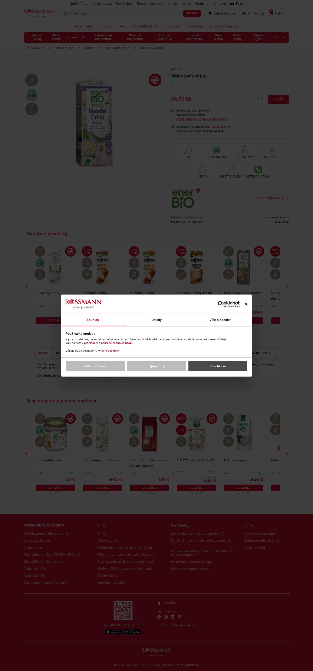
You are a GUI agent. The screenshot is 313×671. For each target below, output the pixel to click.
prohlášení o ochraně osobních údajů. (108, 343)
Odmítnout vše (95, 366)
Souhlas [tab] (92, 320)
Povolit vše (218, 366)
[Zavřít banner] (246, 304)
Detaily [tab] (156, 320)
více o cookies (108, 350)
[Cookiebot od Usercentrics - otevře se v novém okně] (221, 304)
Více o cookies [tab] (220, 320)
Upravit (154, 366)
